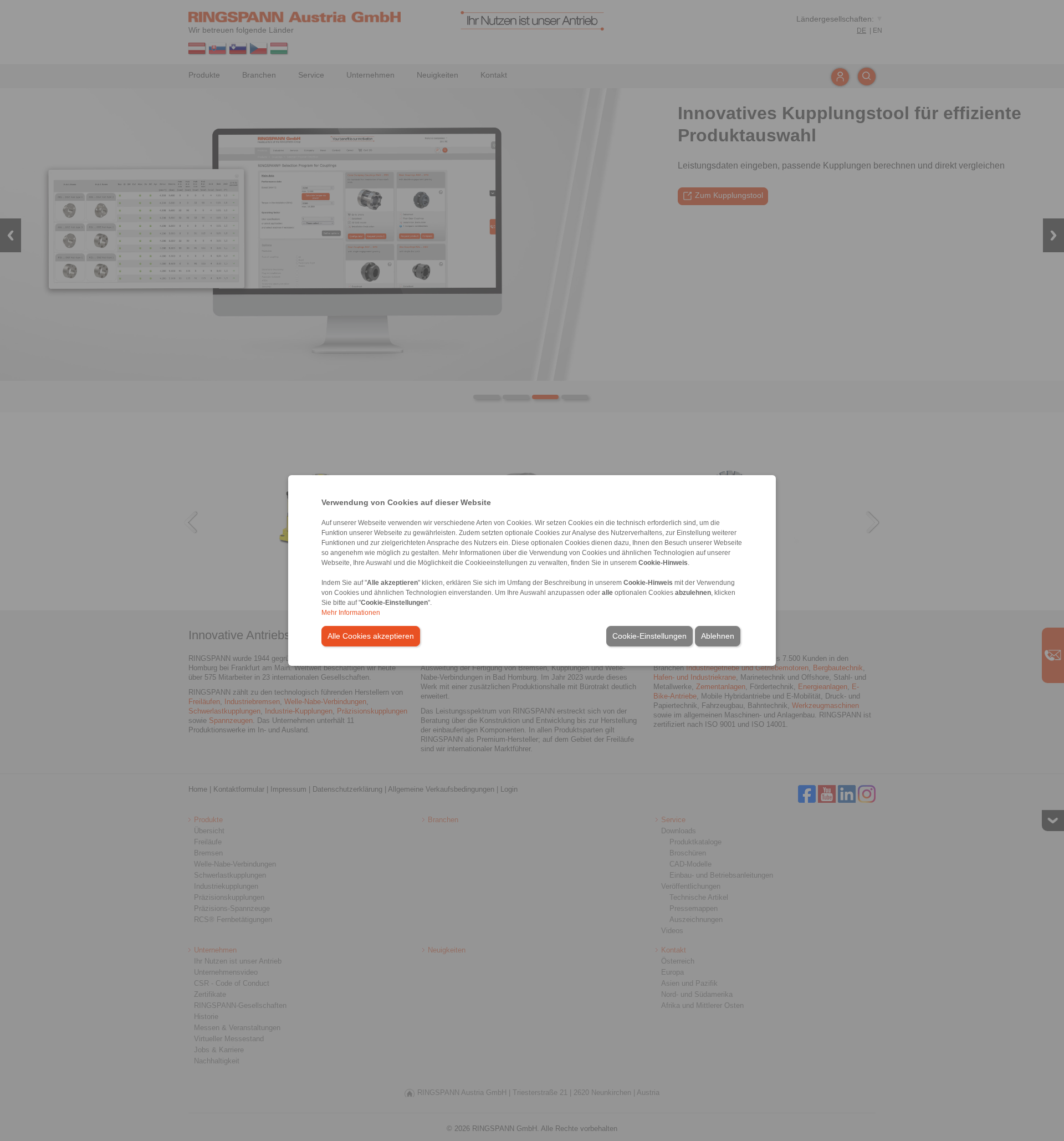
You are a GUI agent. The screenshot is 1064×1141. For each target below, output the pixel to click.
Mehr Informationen (350, 612)
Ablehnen (717, 635)
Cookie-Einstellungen (649, 635)
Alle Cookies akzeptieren (371, 635)
